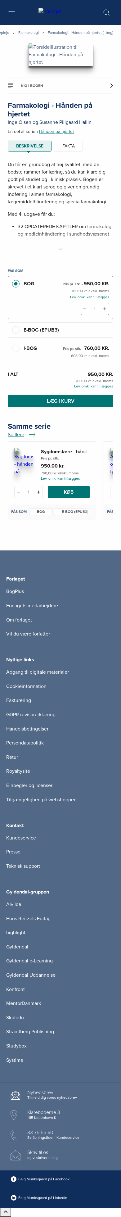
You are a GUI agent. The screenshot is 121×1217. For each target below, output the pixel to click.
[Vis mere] (60, 249)
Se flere (21, 435)
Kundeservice (21, 838)
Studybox (16, 1046)
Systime (14, 1060)
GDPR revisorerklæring (31, 715)
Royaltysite (18, 771)
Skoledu (15, 1018)
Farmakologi (28, 32)
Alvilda (13, 904)
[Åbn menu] (11, 12)
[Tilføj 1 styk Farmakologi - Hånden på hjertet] (105, 309)
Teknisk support (23, 866)
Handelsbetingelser (27, 729)
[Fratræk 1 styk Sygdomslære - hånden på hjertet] (18, 492)
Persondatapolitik (25, 743)
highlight (15, 933)
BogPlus (15, 591)
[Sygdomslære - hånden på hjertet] (24, 461)
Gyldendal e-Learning (29, 961)
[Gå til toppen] (5, 1212)
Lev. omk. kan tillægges (89, 297)
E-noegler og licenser (29, 785)
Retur (12, 757)
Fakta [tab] (68, 146)
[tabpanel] (60, 207)
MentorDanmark (23, 1003)
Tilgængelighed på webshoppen (41, 800)
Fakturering (18, 700)
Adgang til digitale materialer (37, 672)
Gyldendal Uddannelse (31, 975)
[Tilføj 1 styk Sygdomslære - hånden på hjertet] (39, 492)
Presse (13, 852)
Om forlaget (19, 620)
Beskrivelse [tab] (29, 146)
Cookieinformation (26, 686)
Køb (69, 492)
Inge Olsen (19, 122)
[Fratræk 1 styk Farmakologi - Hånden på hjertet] (85, 309)
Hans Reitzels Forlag (28, 919)
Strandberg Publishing (30, 1032)
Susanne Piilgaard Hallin (65, 122)
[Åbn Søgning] (106, 12)
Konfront (15, 989)
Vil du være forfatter (28, 634)
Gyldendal (17, 947)
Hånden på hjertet (56, 131)
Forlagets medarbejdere (32, 606)
